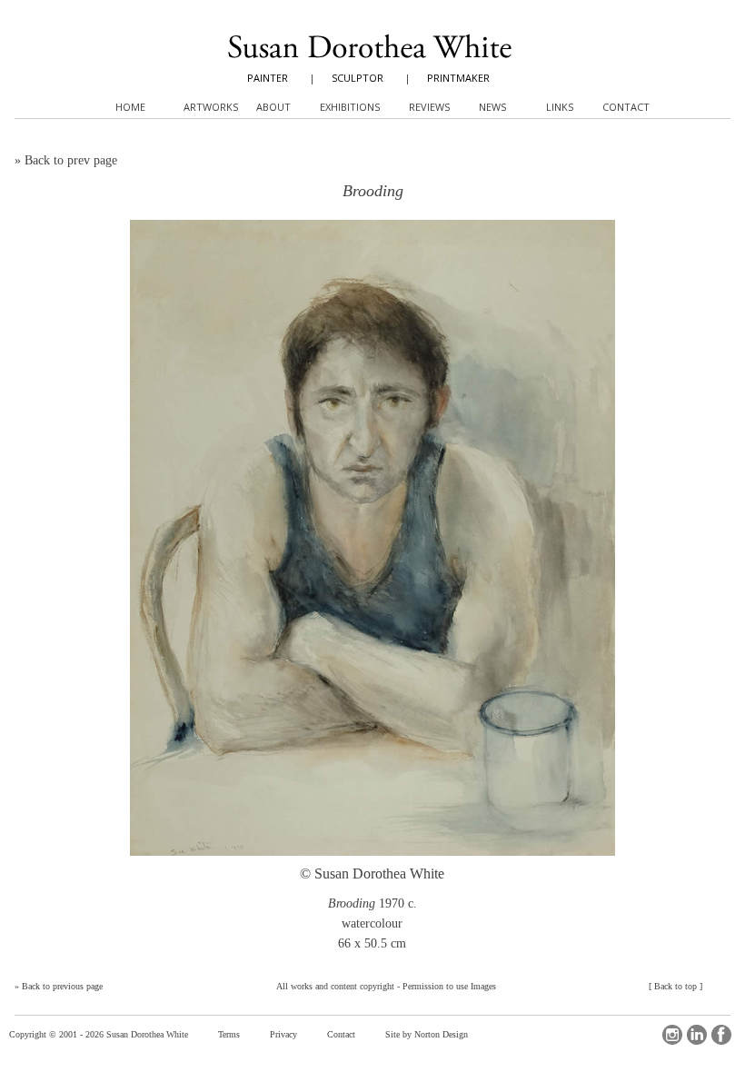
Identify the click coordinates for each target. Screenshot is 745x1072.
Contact (341, 1034)
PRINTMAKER (458, 77)
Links (559, 107)
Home (130, 107)
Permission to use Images (449, 986)
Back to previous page (62, 986)
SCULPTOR (357, 77)
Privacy (283, 1034)
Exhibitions (350, 107)
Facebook (721, 1035)
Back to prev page (71, 160)
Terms (229, 1034)
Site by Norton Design (426, 1034)
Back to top (675, 986)
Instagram (672, 1035)
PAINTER (267, 77)
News (492, 107)
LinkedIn (697, 1035)
